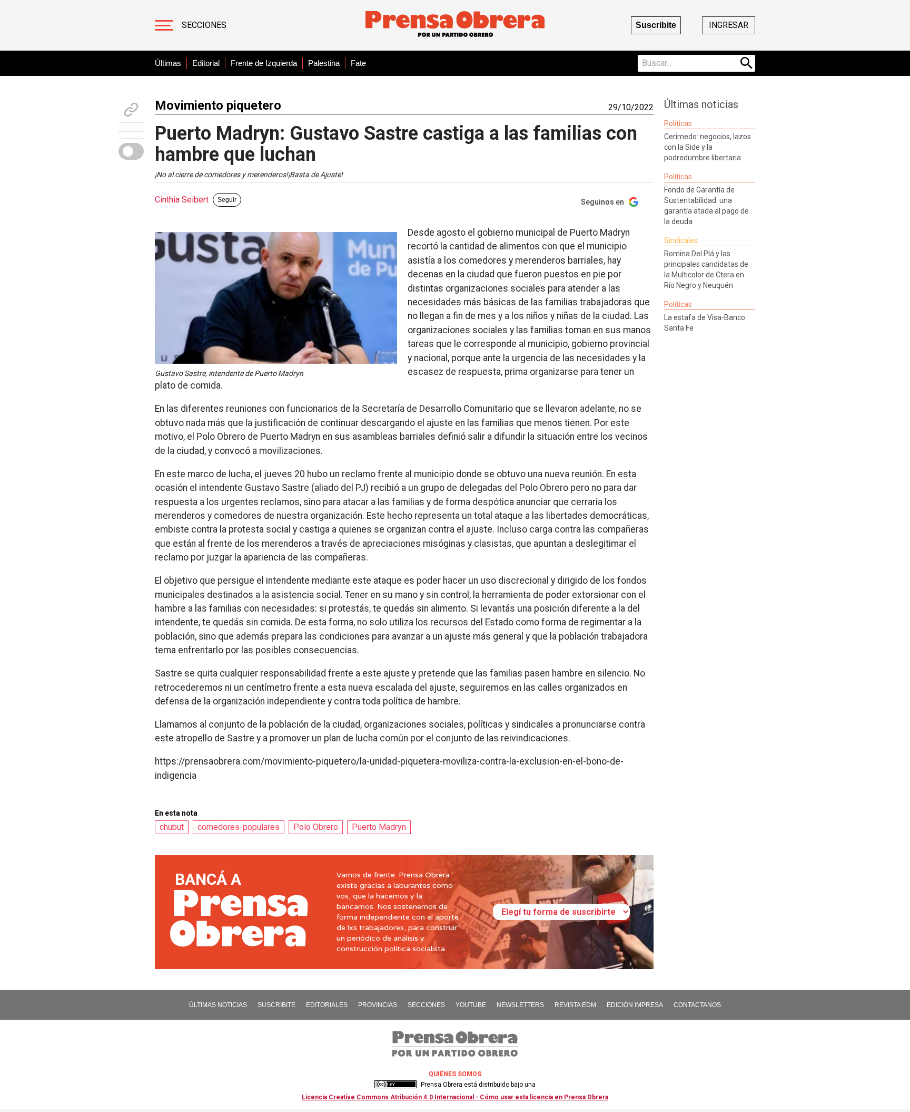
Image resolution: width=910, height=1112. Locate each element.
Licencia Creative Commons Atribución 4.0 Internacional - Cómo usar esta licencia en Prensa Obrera (455, 1097)
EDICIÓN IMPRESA (635, 1005)
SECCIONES (426, 1005)
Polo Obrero (315, 827)
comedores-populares (238, 827)
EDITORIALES (327, 1005)
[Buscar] (746, 63)
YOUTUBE (471, 1005)
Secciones (204, 25)
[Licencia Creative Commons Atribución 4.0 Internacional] (395, 1084)
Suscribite (656, 25)
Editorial (206, 63)
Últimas (168, 63)
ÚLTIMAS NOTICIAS (218, 1005)
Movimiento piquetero (218, 105)
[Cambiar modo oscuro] (131, 151)
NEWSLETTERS (520, 1005)
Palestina (324, 63)
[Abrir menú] (164, 25)
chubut (172, 827)
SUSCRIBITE (276, 1005)
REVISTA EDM (575, 1005)
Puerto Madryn (379, 827)
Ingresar (728, 25)
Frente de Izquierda (264, 63)
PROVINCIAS (377, 1005)
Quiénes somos (455, 1074)
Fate (358, 63)
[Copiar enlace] (131, 109)
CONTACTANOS (697, 1005)
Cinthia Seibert (182, 200)
